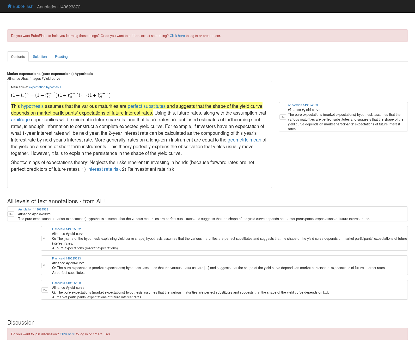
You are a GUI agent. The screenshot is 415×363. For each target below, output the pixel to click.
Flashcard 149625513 (66, 258)
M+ (45, 238)
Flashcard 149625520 (66, 283)
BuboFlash (22, 6)
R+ (283, 117)
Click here (177, 35)
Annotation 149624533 (303, 105)
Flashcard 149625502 (66, 229)
